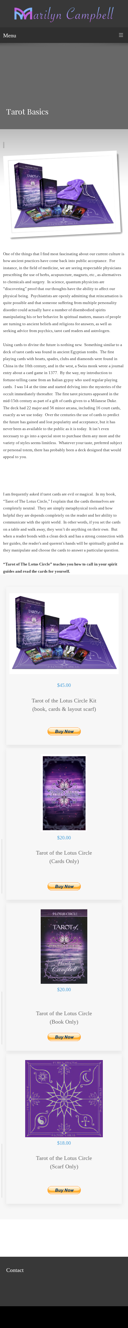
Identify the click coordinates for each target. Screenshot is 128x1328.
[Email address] (11, 1287)
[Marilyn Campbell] (64, 15)
